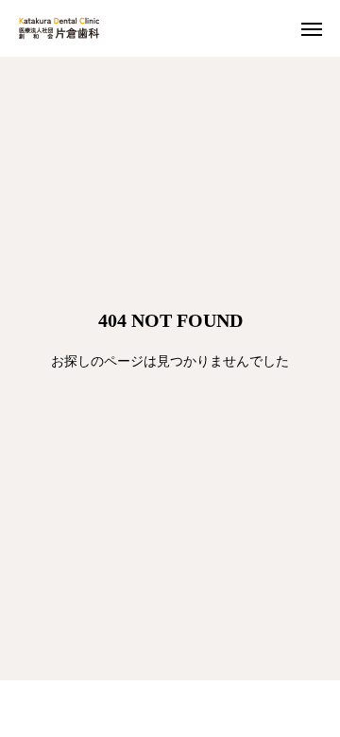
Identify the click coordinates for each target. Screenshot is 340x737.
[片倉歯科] (59, 28)
